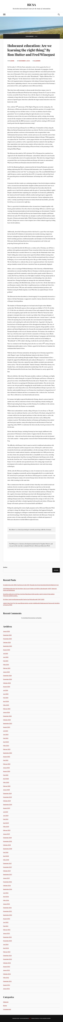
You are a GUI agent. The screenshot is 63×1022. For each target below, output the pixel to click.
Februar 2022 (6, 764)
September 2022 (7, 753)
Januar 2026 (6, 631)
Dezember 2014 (7, 937)
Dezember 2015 (7, 907)
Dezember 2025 (7, 635)
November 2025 (7, 638)
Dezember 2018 (7, 837)
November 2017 (7, 867)
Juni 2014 (5, 944)
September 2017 (7, 874)
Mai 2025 (5, 661)
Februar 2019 (6, 830)
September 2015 (7, 915)
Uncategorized (7, 1009)
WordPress (25, 1018)
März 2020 (6, 782)
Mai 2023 (5, 738)
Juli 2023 (5, 731)
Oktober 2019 (7, 801)
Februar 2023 (6, 749)
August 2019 (6, 808)
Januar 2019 (6, 834)
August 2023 (6, 727)
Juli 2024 (5, 690)
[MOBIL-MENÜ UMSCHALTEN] (4, 14)
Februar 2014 (6, 952)
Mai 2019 (5, 819)
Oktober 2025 (7, 642)
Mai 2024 (5, 697)
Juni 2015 (5, 922)
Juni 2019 (5, 815)
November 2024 (7, 679)
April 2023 (6, 742)
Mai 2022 (5, 760)
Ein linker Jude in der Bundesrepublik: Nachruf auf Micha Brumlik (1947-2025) (23, 599)
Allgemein (37, 60)
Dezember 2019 (7, 793)
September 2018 (7, 848)
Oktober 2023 (7, 720)
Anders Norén (46, 1018)
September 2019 (7, 804)
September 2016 (7, 889)
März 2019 (6, 826)
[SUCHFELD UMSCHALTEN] (59, 14)
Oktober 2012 (7, 974)
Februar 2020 (6, 786)
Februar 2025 (6, 668)
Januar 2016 (6, 904)
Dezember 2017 (7, 863)
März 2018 (6, 859)
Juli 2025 (5, 653)
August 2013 (6, 966)
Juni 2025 (5, 657)
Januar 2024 (6, 712)
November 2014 (7, 940)
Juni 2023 (5, 734)
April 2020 (6, 778)
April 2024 (6, 701)
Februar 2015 (6, 929)
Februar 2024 (6, 708)
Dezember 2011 (7, 981)
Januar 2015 (6, 933)
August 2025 (6, 649)
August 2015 (6, 918)
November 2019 (7, 797)
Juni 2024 (5, 694)
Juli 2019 (5, 812)
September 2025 (7, 646)
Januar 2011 (6, 988)
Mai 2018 (5, 852)
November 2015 (7, 911)
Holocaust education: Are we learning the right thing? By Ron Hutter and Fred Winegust (31, 50)
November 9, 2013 (24, 60)
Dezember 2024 (7, 675)
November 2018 (7, 841)
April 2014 (6, 948)
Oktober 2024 (7, 683)
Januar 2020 (6, 789)
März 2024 (6, 705)
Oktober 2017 (7, 871)
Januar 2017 (6, 878)
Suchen (5, 567)
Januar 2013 (6, 970)
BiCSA (31, 5)
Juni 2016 (5, 893)
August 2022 (6, 756)
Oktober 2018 (7, 845)
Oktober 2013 (7, 963)
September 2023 (7, 723)
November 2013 (7, 959)
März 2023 (6, 745)
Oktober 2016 (7, 885)
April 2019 (6, 823)
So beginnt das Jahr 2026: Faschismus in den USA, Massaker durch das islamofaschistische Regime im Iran (31, 585)
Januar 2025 (6, 672)
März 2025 (6, 664)
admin (12, 60)
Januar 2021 (6, 767)
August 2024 (6, 686)
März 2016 (6, 900)
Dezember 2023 (7, 716)
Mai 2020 (5, 775)
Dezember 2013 (7, 955)
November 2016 (7, 882)
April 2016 (6, 896)
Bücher (5, 1005)
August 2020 (6, 771)
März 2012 (6, 977)
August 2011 (6, 985)
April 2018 (6, 856)
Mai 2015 (5, 926)
